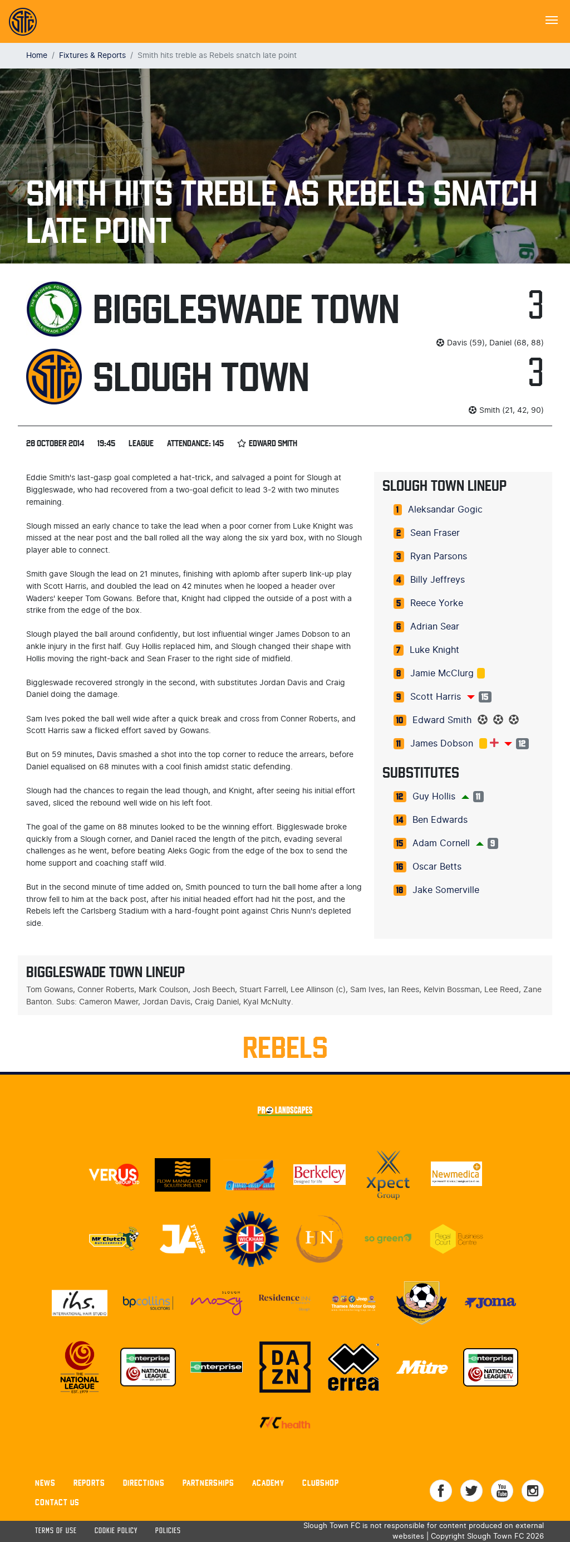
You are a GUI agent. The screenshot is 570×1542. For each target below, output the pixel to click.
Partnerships (208, 1482)
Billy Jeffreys (437, 579)
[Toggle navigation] (551, 19)
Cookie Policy (116, 1531)
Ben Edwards (440, 820)
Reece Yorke (436, 603)
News (45, 1482)
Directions (144, 1482)
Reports (89, 1482)
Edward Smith (441, 720)
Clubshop (320, 1482)
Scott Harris (435, 696)
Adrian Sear (434, 626)
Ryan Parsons (438, 556)
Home (36, 55)
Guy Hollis (433, 796)
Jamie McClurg (442, 673)
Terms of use (56, 1531)
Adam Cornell (441, 843)
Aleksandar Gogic (445, 509)
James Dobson (441, 743)
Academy (268, 1482)
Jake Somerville (445, 890)
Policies (168, 1531)
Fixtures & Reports (92, 55)
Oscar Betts (436, 866)
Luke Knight (434, 650)
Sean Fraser (435, 533)
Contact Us (57, 1502)
